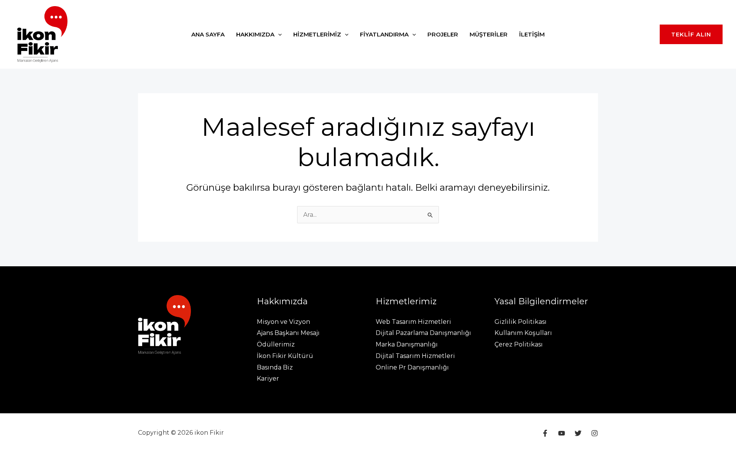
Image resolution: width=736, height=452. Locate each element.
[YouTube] (561, 433)
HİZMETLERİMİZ (317, 34)
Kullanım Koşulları (523, 333)
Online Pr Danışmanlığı (412, 367)
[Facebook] (545, 433)
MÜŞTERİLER (489, 34)
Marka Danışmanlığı (407, 344)
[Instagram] (594, 433)
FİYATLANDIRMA (384, 34)
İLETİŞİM (532, 34)
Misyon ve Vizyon (283, 321)
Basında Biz (275, 367)
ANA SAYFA (208, 34)
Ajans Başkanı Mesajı (288, 333)
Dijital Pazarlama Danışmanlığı (423, 333)
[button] (278, 34)
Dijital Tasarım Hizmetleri (415, 356)
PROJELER (442, 34)
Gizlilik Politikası (521, 321)
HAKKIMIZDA (255, 34)
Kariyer (268, 378)
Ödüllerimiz (276, 344)
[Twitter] (578, 433)
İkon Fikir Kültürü (285, 356)
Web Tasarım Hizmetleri (413, 321)
